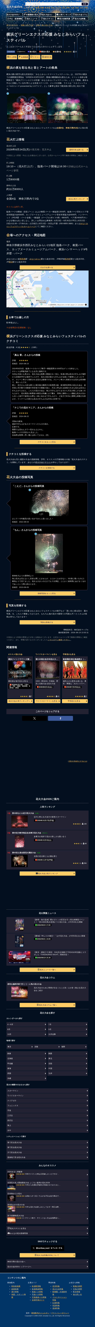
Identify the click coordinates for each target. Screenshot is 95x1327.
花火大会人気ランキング (48, 874)
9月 (49, 1029)
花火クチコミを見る (18, 1228)
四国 (77, 7)
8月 (8, 1029)
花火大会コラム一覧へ (48, 1005)
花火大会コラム (81, 15)
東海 (68, 7)
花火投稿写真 (64, 19)
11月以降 (52, 1034)
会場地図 (24, 57)
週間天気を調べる (76, 150)
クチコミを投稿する (47, 468)
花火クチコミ (48, 19)
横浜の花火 (45, 52)
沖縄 (86, 7)
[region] (47, 289)
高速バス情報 (37, 1294)
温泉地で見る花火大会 (16, 1157)
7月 (49, 1024)
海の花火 (33, 52)
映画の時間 (77, 1286)
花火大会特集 (57, 1289)
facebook (11, 51)
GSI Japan (71, 305)
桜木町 (68, 259)
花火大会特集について (81, 19)
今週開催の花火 (32, 15)
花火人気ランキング (76, 199)
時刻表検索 (15, 1286)
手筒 (9, 1110)
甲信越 (58, 7)
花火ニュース (32, 19)
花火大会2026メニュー (14, 15)
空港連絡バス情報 (39, 1297)
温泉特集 (56, 1308)
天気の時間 (77, 1289)
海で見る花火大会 (14, 1142)
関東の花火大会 (27, 25)
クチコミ (36, 57)
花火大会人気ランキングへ (19, 701)
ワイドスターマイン (15, 1096)
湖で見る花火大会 (14, 1147)
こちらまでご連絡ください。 (59, 640)
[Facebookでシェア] (60, 718)
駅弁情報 (76, 1292)
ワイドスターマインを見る (46, 701)
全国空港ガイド (38, 1300)
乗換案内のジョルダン (40, 1313)
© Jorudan (80, 305)
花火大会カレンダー (48, 15)
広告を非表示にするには (78, 761)
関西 (42, 7)
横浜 (11, 262)
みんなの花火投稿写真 (19, 1233)
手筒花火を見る (74, 701)
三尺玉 (10, 1115)
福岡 (63, 1047)
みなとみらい (35, 259)
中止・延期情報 (15, 19)
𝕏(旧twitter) (21, 51)
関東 (37, 7)
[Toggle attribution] (85, 304)
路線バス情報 (37, 1292)
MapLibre (60, 305)
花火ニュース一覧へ (48, 970)
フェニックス (12, 1106)
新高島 (23, 259)
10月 (9, 1034)
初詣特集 (56, 1305)
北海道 (47, 7)
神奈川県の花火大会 (44, 25)
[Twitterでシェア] (34, 718)
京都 (36, 1047)
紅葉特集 (56, 1303)
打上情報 (13, 57)
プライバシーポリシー (60, 1313)
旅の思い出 (77, 1294)
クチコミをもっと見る (47, 442)
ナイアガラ (11, 1101)
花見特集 (56, 1286)
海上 (9, 1125)
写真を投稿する (46, 622)
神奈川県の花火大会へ (16, 1262)
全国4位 (58, 52)
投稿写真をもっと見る (47, 593)
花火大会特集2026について (48, 1255)
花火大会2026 (14, 6)
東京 (9, 1047)
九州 (81, 7)
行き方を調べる (46, 267)
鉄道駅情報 (36, 1286)
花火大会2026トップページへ (19, 1267)
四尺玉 (10, 1120)
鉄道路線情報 (37, 1289)
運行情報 (15, 1292)
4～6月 (10, 1024)
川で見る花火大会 (14, 1152)
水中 (9, 1130)
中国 (72, 7)
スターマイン (12, 1091)
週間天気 (47, 57)
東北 (53, 7)
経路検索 (15, 1289)
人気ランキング (65, 15)
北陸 (63, 7)
